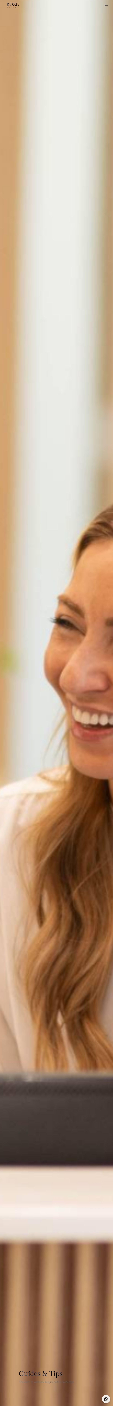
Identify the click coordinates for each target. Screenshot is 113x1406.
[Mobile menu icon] (106, 5)
